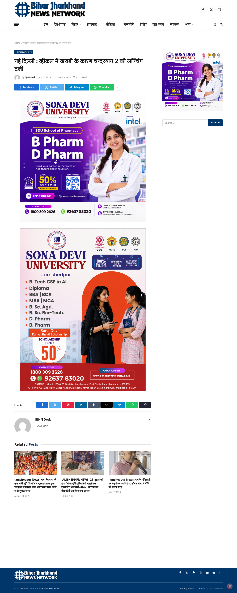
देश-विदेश (60, 24)
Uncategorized (24, 52)
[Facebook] (5, 107)
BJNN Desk (30, 77)
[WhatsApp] (5, 160)
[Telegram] (5, 152)
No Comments (64, 77)
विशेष (143, 24)
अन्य (188, 24)
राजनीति (129, 24)
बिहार (74, 24)
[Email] (5, 143)
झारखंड (92, 24)
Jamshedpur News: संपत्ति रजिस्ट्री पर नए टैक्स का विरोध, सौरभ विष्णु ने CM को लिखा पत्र (130, 483)
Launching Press (50, 588)
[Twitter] (5, 116)
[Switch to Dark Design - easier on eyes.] (215, 24)
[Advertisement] (118, 537)
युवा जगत (158, 24)
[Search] (221, 24)
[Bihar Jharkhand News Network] (50, 9)
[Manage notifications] (229, 586)
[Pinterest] (5, 134)
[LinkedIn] (5, 125)
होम (46, 24)
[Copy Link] (5, 169)
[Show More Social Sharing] (118, 87)
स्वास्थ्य (174, 24)
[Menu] (16, 24)
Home (17, 42)
